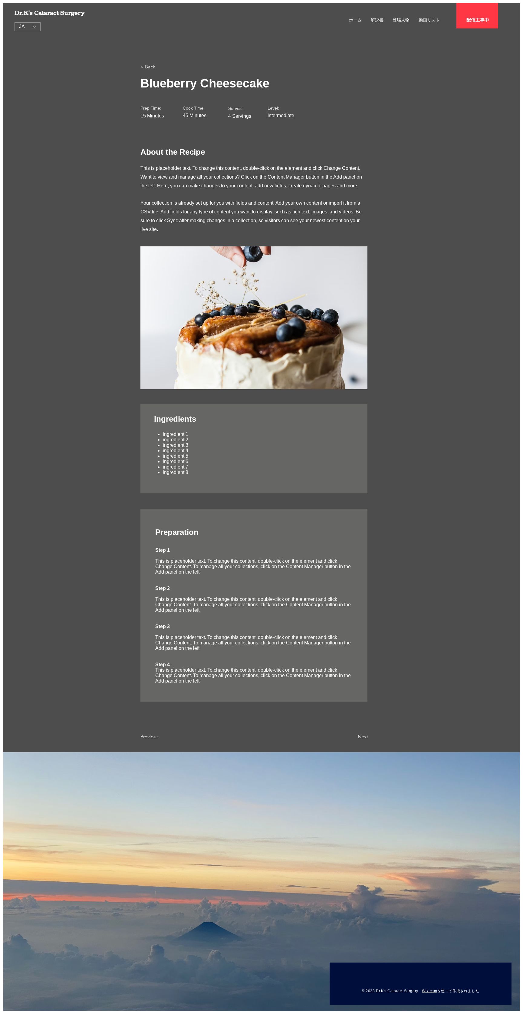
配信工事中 (477, 19)
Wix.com (429, 991)
